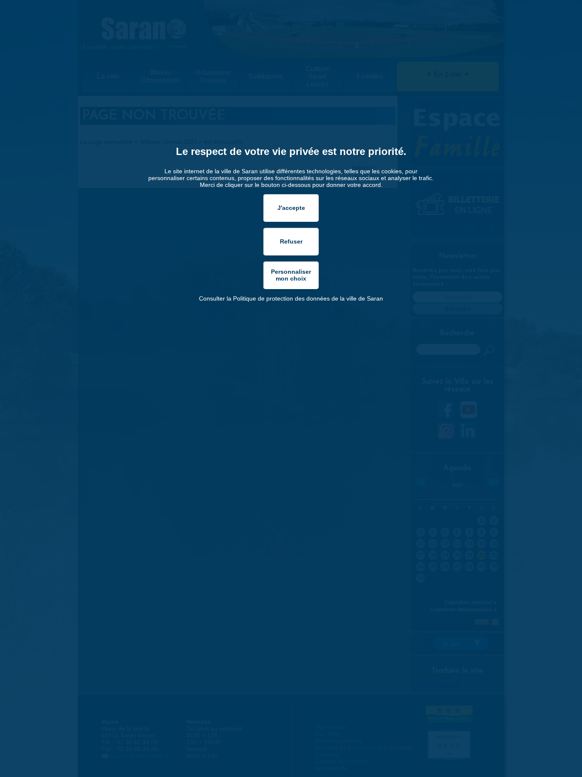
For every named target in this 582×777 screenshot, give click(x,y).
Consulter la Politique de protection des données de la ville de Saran (291, 298)
